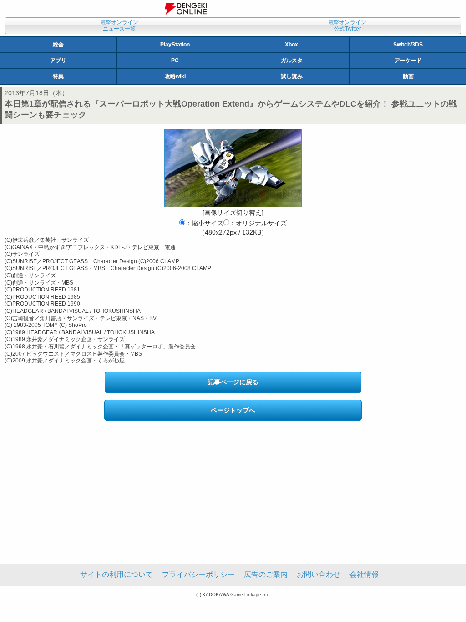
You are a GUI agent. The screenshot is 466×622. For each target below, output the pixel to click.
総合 (58, 44)
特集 (58, 76)
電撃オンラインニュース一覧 (119, 25)
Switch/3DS (408, 44)
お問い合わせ (318, 574)
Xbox (291, 44)
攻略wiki (175, 76)
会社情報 (364, 574)
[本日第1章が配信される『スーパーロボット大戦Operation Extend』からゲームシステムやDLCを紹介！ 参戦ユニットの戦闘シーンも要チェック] (233, 168)
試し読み (292, 76)
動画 (408, 76)
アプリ (58, 60)
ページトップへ (233, 410)
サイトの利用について (116, 574)
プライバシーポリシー (198, 574)
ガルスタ (292, 60)
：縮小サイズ (204, 223)
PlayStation (175, 44)
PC (175, 60)
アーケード (408, 60)
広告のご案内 (266, 574)
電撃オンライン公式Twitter (347, 25)
